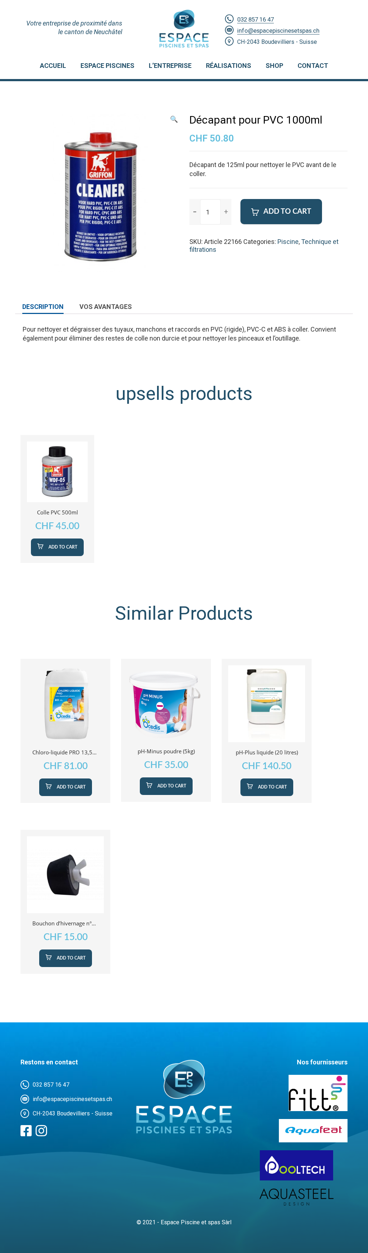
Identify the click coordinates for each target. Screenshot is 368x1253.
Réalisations (228, 65)
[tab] (43, 307)
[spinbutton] (210, 212)
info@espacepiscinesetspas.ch (278, 30)
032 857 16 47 (255, 19)
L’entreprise (170, 65)
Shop (274, 65)
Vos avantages (105, 306)
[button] (226, 211)
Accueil (53, 65)
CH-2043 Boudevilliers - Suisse (277, 41)
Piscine (288, 241)
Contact (313, 65)
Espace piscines (107, 65)
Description (43, 306)
